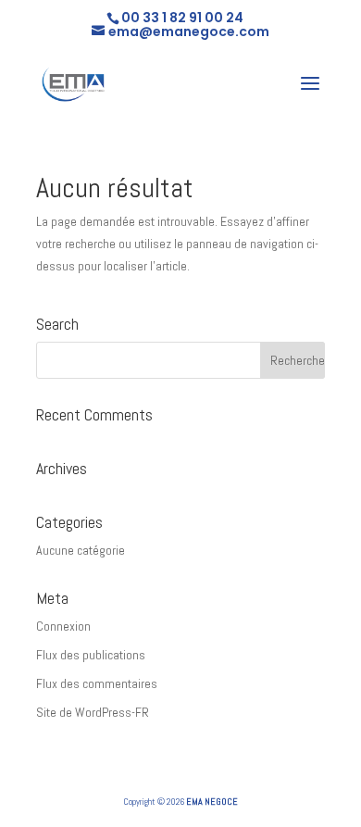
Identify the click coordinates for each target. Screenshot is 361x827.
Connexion (63, 626)
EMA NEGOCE (212, 802)
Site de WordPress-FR (92, 712)
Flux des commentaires (96, 683)
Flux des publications (90, 654)
